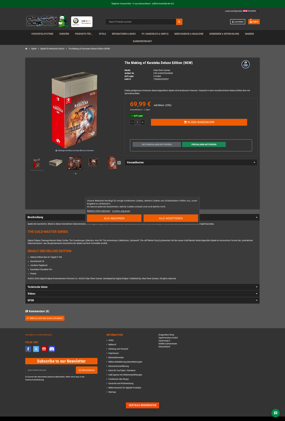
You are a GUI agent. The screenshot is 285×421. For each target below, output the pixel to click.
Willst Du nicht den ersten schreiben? (45, 318)
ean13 (128, 79)
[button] (251, 11)
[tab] (191, 162)
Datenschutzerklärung (118, 366)
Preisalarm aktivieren (203, 144)
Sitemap (112, 392)
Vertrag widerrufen (142, 405)
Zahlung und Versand (118, 349)
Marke (127, 70)
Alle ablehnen (114, 218)
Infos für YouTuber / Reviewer (122, 370)
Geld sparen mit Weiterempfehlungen (125, 375)
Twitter (36, 349)
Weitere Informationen (98, 210)
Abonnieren (88, 370)
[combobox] (143, 22)
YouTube (44, 349)
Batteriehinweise (116, 357)
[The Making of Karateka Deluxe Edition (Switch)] (36, 163)
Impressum (113, 353)
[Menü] (90, 18)
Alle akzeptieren (171, 218)
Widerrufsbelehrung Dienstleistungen (125, 362)
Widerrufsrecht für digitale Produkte (124, 387)
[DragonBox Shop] (47, 21)
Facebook (28, 349)
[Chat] (275, 413)
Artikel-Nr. (129, 73)
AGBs (111, 340)
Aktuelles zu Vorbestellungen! (38, 335)
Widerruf (112, 344)
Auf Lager (129, 76)
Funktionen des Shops (118, 379)
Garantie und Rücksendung (120, 383)
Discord (52, 349)
